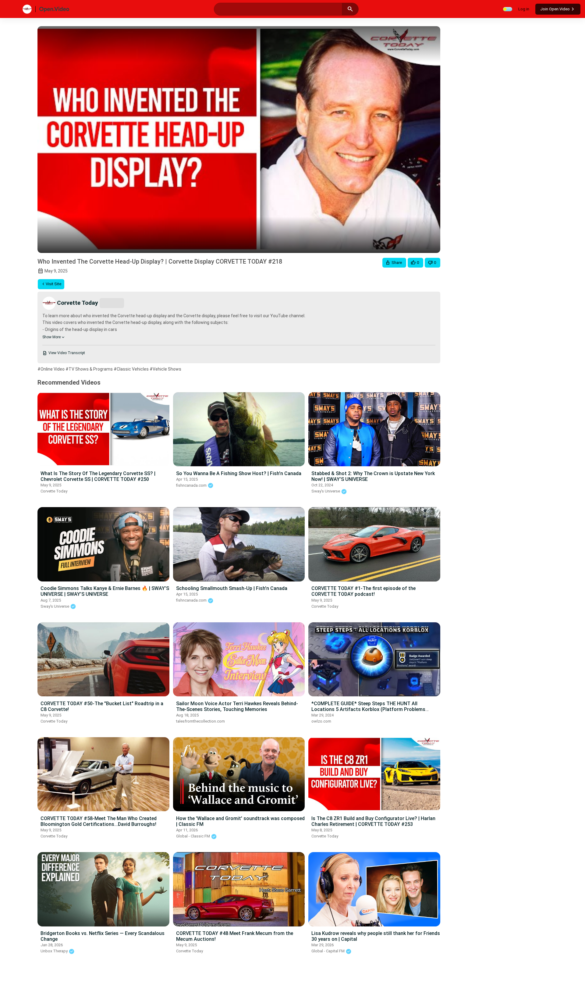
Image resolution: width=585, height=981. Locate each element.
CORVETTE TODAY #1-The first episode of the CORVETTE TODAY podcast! (363, 591)
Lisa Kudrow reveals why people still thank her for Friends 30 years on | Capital (375, 936)
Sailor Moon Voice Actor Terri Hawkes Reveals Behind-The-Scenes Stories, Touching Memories (237, 706)
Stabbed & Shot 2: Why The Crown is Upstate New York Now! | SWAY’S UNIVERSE (373, 476)
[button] (394, 263)
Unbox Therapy (55, 951)
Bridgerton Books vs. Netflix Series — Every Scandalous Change (103, 936)
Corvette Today (54, 491)
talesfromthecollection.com (200, 721)
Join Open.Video (555, 9)
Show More (51, 337)
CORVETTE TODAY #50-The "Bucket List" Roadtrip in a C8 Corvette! (102, 706)
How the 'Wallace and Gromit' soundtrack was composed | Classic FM (240, 821)
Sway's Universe (326, 491)
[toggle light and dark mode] (507, 9)
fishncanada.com (191, 485)
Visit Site (53, 284)
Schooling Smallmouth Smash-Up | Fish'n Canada (231, 588)
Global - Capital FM (328, 951)
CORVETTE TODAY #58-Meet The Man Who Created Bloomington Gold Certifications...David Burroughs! (99, 821)
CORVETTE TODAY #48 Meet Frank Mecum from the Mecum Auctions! (234, 936)
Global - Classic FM (193, 836)
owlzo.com (321, 721)
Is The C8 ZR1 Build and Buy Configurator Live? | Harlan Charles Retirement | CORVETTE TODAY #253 (373, 821)
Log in (523, 9)
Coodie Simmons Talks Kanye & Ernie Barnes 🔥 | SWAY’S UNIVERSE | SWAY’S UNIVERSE (105, 591)
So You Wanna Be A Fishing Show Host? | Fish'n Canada (238, 473)
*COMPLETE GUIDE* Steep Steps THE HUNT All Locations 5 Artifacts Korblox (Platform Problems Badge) (368, 709)
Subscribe (112, 302)
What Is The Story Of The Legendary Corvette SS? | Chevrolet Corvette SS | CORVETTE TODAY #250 (98, 476)
